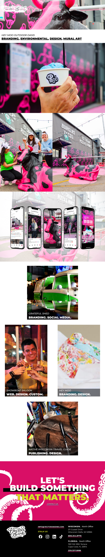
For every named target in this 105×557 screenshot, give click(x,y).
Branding (10, 38)
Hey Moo (65, 390)
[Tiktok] (61, 536)
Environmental (34, 38)
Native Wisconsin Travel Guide (50, 449)
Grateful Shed (39, 313)
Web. (10, 394)
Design (56, 38)
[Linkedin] (54, 536)
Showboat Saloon (19, 390)
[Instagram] (47, 536)
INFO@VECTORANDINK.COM (51, 527)
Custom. (36, 394)
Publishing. (39, 453)
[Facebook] (40, 536)
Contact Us (52, 504)
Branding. (38, 317)
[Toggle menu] (101, 9)
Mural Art (72, 38)
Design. (22, 394)
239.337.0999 (74, 550)
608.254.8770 (75, 536)
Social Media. (59, 317)
